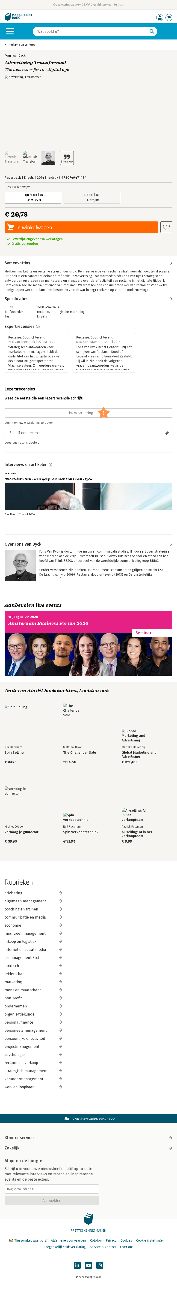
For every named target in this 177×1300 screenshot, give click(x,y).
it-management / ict (22, 957)
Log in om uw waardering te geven (29, 423)
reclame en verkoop (21, 1063)
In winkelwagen (34, 227)
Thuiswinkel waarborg (30, 1241)
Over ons (126, 1247)
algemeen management (25, 901)
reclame (43, 312)
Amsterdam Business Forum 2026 (48, 623)
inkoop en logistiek (20, 941)
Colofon (96, 1241)
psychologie (15, 1054)
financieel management (25, 933)
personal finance (19, 1022)
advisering (13, 893)
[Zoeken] (152, 31)
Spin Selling (14, 753)
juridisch (12, 966)
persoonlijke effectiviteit (25, 1038)
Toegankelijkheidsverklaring (65, 1247)
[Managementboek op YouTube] (88, 1265)
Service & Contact (103, 1247)
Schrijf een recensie (26, 432)
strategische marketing (68, 312)
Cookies (126, 1241)
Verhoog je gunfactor (21, 832)
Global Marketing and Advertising (139, 755)
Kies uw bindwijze (18, 187)
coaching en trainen (21, 909)
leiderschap (14, 974)
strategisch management (26, 1071)
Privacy (111, 1241)
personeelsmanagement (26, 1030)
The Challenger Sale (79, 753)
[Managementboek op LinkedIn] (77, 1265)
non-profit (13, 998)
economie (13, 925)
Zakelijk (12, 1148)
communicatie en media (25, 917)
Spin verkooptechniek (80, 832)
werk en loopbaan (20, 1087)
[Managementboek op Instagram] (99, 1265)
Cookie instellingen (150, 1241)
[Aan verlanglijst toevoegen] (166, 227)
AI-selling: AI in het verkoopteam (137, 834)
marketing (13, 982)
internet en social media (25, 949)
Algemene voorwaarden (68, 1241)
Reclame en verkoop (22, 44)
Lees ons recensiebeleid (22, 442)
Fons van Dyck (15, 55)
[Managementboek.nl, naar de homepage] (18, 20)
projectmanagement (22, 1046)
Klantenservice (19, 1137)
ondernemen (16, 1006)
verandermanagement (24, 1079)
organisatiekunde (20, 1014)
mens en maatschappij (24, 990)
